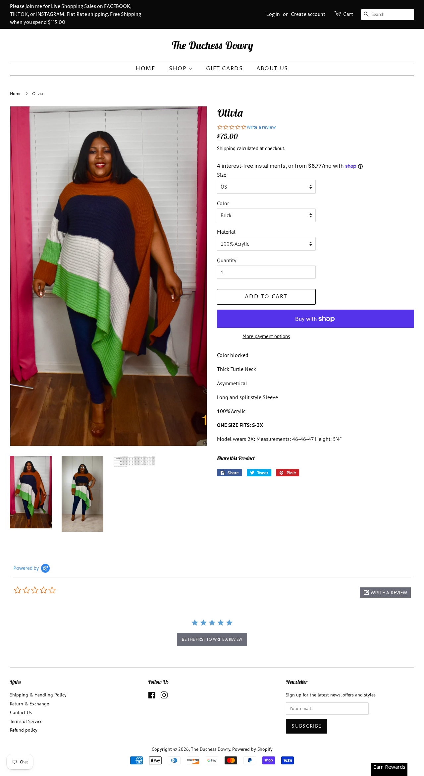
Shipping (226, 148)
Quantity (226, 260)
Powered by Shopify (252, 749)
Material (226, 231)
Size (221, 174)
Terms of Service (26, 721)
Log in (273, 14)
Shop (178, 68)
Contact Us (21, 712)
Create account (308, 14)
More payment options (266, 336)
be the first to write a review (212, 639)
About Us (272, 68)
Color (223, 203)
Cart (348, 14)
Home (145, 68)
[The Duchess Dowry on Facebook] (152, 696)
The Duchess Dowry (212, 45)
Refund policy (23, 730)
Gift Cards (224, 68)
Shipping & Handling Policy (38, 695)
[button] (385, 592)
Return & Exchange (29, 704)
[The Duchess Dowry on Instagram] (164, 696)
